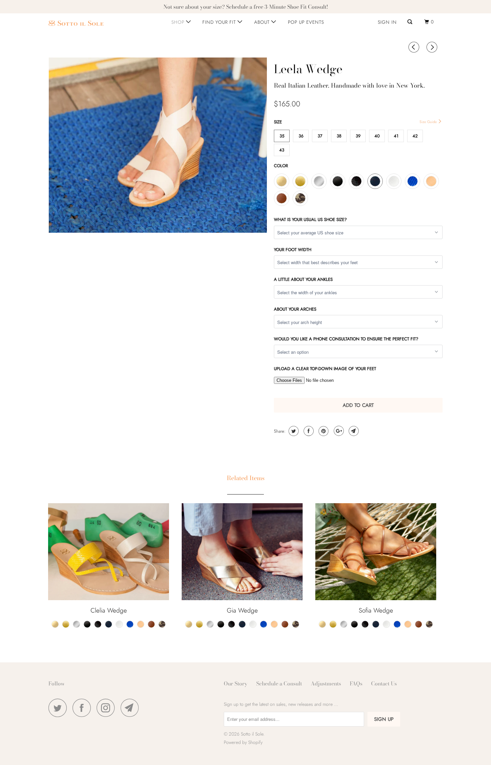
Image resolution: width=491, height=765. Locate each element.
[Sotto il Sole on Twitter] (59, 707)
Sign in (387, 22)
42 (415, 136)
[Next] (433, 48)
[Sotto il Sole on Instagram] (108, 707)
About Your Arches (295, 309)
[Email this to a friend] (353, 431)
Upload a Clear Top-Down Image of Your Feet (325, 368)
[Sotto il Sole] (82, 23)
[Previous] (414, 48)
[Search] (410, 22)
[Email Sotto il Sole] (132, 707)
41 (396, 136)
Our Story (236, 683)
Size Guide (429, 121)
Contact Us (384, 683)
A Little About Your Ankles (303, 279)
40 (377, 136)
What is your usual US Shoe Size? (310, 219)
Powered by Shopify (243, 742)
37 (320, 136)
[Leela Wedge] (157, 145)
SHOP (178, 22)
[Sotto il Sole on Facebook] (83, 707)
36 (301, 136)
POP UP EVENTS (306, 22)
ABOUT (262, 22)
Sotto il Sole (252, 734)
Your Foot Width (292, 249)
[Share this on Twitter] (293, 431)
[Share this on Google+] (338, 431)
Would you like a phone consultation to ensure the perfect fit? (346, 339)
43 (281, 150)
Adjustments (326, 683)
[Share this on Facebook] (308, 431)
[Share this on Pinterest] (323, 431)
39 (358, 136)
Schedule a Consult (279, 683)
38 (339, 136)
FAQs (356, 683)
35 (282, 136)
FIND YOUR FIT (219, 22)
